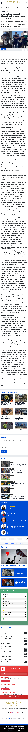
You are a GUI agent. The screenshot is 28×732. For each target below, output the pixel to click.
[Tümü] (26, 458)
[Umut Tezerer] (3, 519)
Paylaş (4, 49)
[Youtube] (17, 713)
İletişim (13, 719)
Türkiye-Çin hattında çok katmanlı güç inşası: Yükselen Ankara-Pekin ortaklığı (16, 514)
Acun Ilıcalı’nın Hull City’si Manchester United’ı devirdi (18, 478)
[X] (8, 713)
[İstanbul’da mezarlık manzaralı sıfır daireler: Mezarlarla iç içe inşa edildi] (21, 398)
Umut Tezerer (11, 519)
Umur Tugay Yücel (12, 512)
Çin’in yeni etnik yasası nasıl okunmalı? (16, 520)
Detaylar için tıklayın (14, 623)
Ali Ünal (9, 524)
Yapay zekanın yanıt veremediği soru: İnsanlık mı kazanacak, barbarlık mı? (16, 533)
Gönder (4, 451)
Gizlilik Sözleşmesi (6, 719)
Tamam (18, 730)
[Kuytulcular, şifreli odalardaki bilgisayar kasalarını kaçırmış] (7, 411)
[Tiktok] (20, 713)
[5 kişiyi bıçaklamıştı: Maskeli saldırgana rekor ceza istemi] (14, 39)
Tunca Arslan (11, 506)
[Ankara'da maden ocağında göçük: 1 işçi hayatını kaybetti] (7, 398)
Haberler (3, 11)
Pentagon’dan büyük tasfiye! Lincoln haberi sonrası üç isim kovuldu (18, 471)
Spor (12, 475)
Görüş (7, 718)
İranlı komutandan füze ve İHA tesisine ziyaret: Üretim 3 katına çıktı (18, 465)
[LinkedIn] (15, 713)
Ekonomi (12, 716)
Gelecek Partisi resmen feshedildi (17, 484)
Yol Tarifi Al (13, 689)
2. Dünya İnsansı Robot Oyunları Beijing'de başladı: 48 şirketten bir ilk (17, 497)
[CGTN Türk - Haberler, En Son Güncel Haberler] (14, 3)
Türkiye (8, 8)
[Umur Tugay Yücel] (3, 513)
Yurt (25, 8)
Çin (12, 8)
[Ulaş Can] (3, 532)
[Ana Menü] (1, 3)
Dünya (2, 8)
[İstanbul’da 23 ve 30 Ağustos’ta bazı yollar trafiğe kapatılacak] (7, 425)
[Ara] (26, 3)
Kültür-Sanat (13, 718)
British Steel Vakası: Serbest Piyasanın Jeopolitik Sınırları (16, 527)
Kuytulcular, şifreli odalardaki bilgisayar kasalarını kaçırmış (6, 417)
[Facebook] (6, 713)
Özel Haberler (18, 8)
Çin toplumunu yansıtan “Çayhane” (15, 508)
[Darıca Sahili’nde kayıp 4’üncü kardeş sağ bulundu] (21, 425)
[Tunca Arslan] (3, 507)
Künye (18, 719)
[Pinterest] (10, 713)
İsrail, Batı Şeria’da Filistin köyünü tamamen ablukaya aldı (18, 490)
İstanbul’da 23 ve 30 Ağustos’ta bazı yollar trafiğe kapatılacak (6, 431)
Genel (3, 716)
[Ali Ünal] (3, 526)
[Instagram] (13, 713)
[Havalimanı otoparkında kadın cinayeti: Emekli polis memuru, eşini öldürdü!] (21, 411)
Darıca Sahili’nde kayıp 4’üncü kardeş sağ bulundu (20, 431)
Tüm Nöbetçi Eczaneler (14, 696)
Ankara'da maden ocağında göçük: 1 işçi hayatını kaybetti (6, 403)
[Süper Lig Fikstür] (26, 627)
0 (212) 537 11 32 (6, 689)
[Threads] (22, 713)
